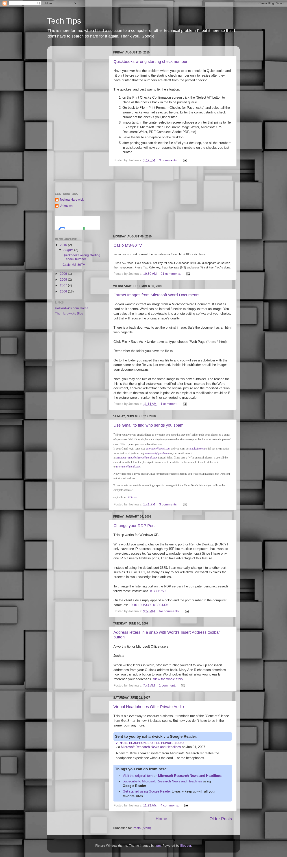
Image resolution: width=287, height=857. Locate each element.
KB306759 (157, 591)
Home (161, 818)
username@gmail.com (158, 448)
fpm (158, 845)
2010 (64, 245)
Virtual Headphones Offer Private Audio (148, 706)
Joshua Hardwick (71, 199)
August (68, 250)
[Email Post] (184, 160)
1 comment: (169, 403)
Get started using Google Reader (147, 791)
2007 (64, 285)
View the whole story (168, 679)
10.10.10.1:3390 (140, 605)
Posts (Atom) (142, 828)
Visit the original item (138, 775)
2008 (64, 279)
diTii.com (132, 497)
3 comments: (168, 160)
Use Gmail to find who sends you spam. (149, 425)
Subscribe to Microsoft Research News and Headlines (162, 781)
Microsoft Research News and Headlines (151, 747)
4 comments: (170, 805)
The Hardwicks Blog (69, 313)
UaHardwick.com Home (71, 308)
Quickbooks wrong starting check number (150, 61)
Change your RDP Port (134, 525)
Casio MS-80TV (127, 245)
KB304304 (160, 605)
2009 (64, 273)
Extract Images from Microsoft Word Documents (156, 295)
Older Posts (220, 818)
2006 (64, 291)
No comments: (169, 611)
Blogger (185, 845)
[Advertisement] (172, 201)
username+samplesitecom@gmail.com (136, 457)
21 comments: (171, 273)
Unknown (66, 205)
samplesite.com (197, 448)
